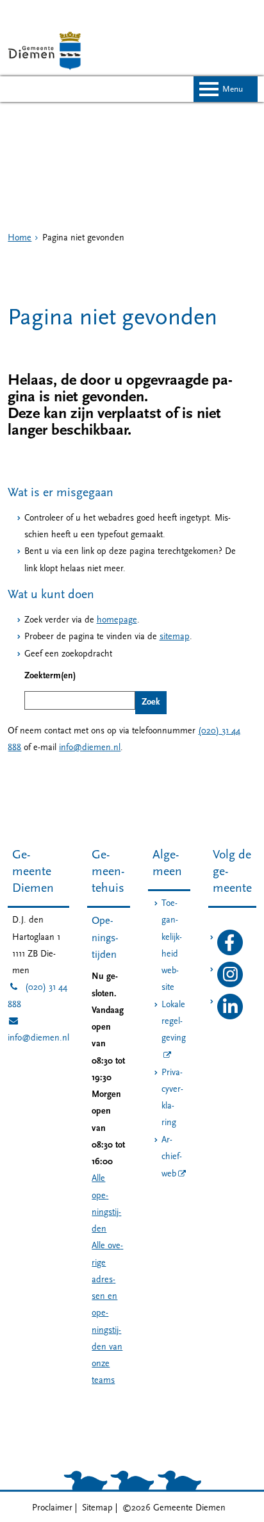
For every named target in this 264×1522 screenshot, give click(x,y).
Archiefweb (171, 1157)
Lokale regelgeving (173, 1022)
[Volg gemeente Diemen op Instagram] (230, 985)
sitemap (175, 637)
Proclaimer (52, 1508)
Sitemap (97, 1508)
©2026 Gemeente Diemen (174, 1508)
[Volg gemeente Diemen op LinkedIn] (230, 1017)
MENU (232, 89)
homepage (117, 620)
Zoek (151, 702)
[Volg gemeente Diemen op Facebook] (230, 953)
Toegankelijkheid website (171, 945)
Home (19, 238)
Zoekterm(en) (50, 676)
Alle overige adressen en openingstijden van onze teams (107, 1313)
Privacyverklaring (172, 1098)
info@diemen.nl (89, 748)
